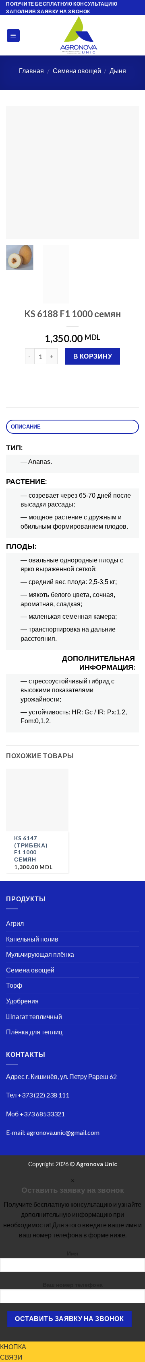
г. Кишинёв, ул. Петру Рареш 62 (71, 1076)
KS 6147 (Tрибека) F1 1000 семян (30, 849)
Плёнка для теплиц (34, 1032)
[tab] (72, 427)
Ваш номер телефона (73, 1284)
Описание (26, 426)
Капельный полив (32, 939)
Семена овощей (77, 70)
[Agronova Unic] (79, 35)
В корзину (92, 356)
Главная (31, 70)
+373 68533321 (42, 1114)
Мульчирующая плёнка (40, 954)
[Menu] (13, 35)
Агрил (15, 923)
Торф (14, 985)
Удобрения (22, 1001)
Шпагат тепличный (34, 1016)
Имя (72, 1253)
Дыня (118, 70)
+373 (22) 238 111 (43, 1095)
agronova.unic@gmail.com (63, 1132)
